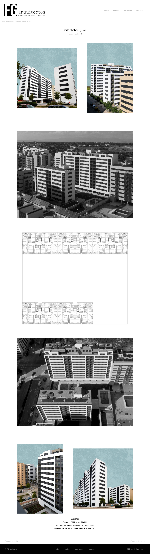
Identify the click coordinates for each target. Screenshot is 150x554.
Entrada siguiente (138, 541)
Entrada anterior (10, 541)
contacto (140, 10)
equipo (116, 10)
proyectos (128, 10)
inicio (106, 10)
